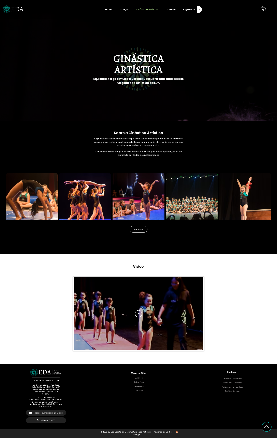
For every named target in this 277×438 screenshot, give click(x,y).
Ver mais (138, 229)
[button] (124, 9)
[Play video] (138, 313)
